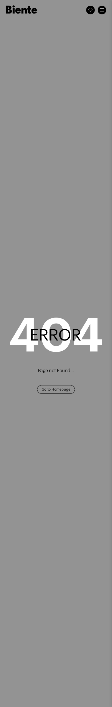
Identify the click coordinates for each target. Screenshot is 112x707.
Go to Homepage (56, 389)
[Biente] (21, 9)
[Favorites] (90, 10)
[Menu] (102, 10)
